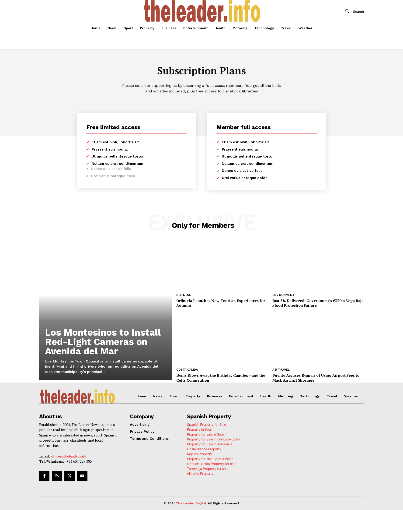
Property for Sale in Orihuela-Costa (213, 439)
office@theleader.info (68, 456)
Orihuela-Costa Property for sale (211, 464)
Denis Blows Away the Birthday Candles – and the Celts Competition (220, 378)
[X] (69, 476)
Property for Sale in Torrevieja (209, 444)
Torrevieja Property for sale (207, 469)
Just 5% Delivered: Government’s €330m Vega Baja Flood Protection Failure (318, 303)
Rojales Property (199, 454)
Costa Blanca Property (204, 449)
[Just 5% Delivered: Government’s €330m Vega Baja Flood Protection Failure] (318, 265)
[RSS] (57, 476)
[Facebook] (44, 476)
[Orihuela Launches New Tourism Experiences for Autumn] (222, 265)
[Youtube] (82, 476)
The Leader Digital (191, 503)
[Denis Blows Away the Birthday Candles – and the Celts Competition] (222, 339)
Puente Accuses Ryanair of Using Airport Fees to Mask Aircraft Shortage (315, 378)
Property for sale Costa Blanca (210, 459)
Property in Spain (200, 429)
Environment (283, 294)
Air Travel (280, 369)
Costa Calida (187, 369)
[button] (353, 11)
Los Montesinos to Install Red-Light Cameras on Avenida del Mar (103, 342)
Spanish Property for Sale (206, 424)
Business (183, 294)
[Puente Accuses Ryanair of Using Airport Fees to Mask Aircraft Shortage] (318, 339)
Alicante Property (200, 473)
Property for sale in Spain (206, 434)
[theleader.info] (202, 11)
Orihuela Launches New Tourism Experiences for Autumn (220, 303)
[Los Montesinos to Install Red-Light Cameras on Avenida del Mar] (105, 310)
